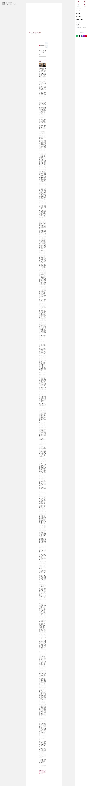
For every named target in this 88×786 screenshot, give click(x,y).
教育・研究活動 (78, 16)
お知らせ (46, 43)
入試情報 (77, 24)
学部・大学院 (78, 10)
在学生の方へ (84, 27)
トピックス (47, 46)
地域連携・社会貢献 (79, 19)
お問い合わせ (81, 32)
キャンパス (78, 13)
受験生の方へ (79, 27)
